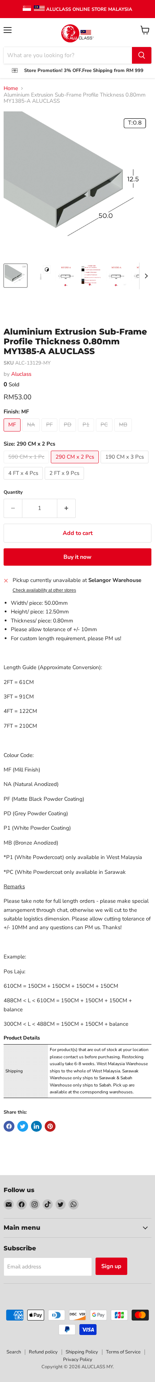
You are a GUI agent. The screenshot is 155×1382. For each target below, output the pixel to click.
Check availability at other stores (44, 590)
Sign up (111, 1266)
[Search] (141, 55)
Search (13, 1352)
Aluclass (21, 374)
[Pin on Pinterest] (50, 1126)
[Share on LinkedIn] (36, 1126)
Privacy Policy (77, 1359)
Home (11, 88)
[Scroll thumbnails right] (145, 276)
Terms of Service (123, 1352)
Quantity (13, 492)
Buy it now (77, 557)
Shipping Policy (82, 1352)
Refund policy (43, 1352)
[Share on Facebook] (9, 1126)
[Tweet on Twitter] (22, 1126)
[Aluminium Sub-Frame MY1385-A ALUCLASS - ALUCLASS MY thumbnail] (91, 275)
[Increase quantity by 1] (66, 508)
